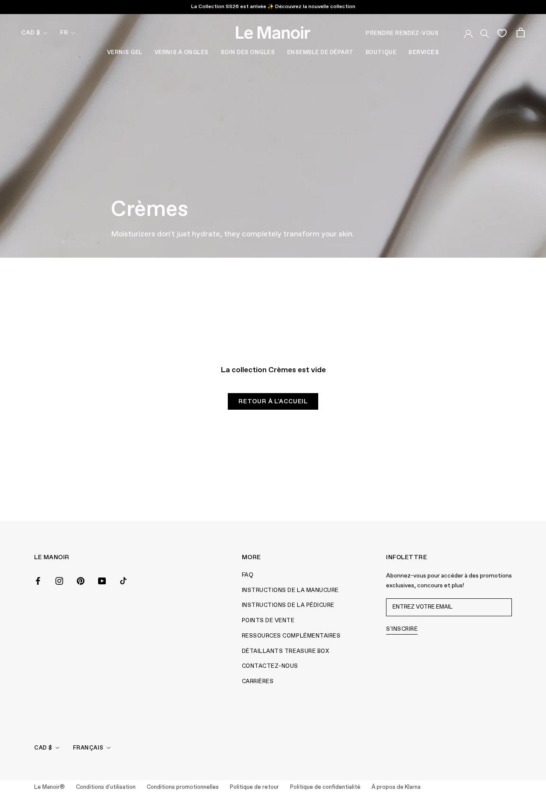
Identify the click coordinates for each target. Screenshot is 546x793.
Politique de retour (254, 787)
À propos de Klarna (396, 787)
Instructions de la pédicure (288, 605)
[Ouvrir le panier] (521, 32)
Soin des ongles (248, 52)
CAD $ (31, 33)
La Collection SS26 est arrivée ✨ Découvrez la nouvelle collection (273, 6)
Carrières (258, 681)
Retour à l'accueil (273, 402)
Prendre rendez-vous (402, 33)
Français (88, 748)
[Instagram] (59, 580)
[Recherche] (484, 32)
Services (423, 52)
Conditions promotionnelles (183, 787)
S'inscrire (402, 629)
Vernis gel (124, 52)
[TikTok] (123, 580)
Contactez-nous (270, 666)
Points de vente (268, 620)
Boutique (381, 52)
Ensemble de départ (320, 52)
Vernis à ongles (181, 52)
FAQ (248, 575)
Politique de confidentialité (325, 787)
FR (64, 33)
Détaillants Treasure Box (285, 651)
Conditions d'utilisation (106, 787)
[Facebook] (38, 580)
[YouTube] (102, 580)
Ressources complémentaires (291, 636)
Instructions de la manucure (290, 590)
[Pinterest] (80, 580)
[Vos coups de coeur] (501, 33)
